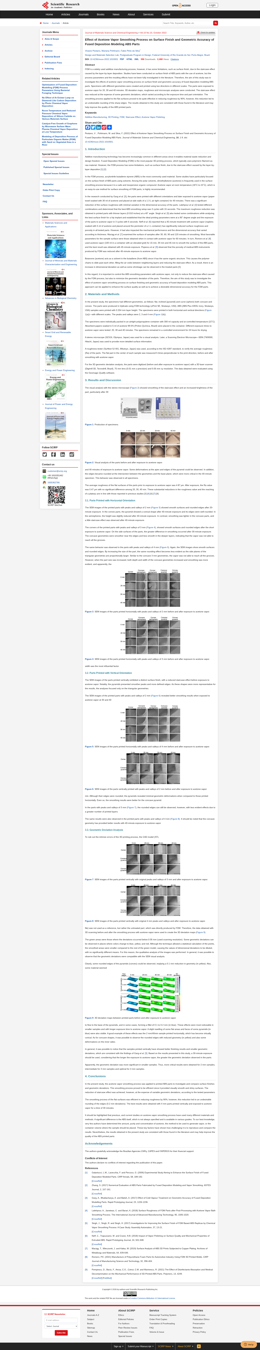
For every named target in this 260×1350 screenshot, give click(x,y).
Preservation (199, 1323)
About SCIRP (126, 1310)
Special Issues (125, 1336)
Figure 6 (156, 695)
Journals (83, 14)
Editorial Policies (126, 1319)
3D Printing (113, 117)
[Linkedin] (62, 454)
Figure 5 (164, 547)
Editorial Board (52, 56)
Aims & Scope (52, 39)
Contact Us (48, 196)
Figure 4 (151, 527)
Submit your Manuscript (139, 1346)
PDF (122, 59)
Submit (166, 14)
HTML (130, 59)
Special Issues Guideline (56, 173)
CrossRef (96, 1181)
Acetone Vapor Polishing (153, 117)
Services (148, 14)
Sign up (117, 1346)
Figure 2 (135, 388)
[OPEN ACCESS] (181, 5)
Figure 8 (175, 819)
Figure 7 (132, 807)
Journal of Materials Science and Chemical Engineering (111, 32)
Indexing (49, 68)
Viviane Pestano (92, 51)
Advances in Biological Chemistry (60, 298)
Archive (49, 51)
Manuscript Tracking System (162, 1315)
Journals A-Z (93, 1315)
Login (212, 5)
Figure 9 (201, 932)
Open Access (199, 1315)
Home (49, 14)
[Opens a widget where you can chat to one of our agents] (248, 1344)
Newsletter (48, 184)
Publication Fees (53, 62)
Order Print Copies (158, 1319)
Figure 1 (158, 314)
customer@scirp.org (57, 471)
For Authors (123, 1323)
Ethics (121, 1315)
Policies (198, 1310)
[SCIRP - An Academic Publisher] (60, 5)
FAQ (45, 201)
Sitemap (91, 1328)
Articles (65, 14)
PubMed (107, 1278)
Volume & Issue (156, 1332)
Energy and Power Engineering (60, 370)
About (131, 14)
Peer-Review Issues (127, 1328)
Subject (90, 1319)
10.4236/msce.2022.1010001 (104, 59)
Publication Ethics (201, 1319)
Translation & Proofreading (162, 1323)
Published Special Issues (56, 167)
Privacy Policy (199, 1332)
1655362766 (54, 482)
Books (100, 14)
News (116, 14)
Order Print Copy (51, 190)
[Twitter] (45, 454)
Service (154, 1310)
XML (136, 59)
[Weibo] (72, 454)
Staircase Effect (133, 117)
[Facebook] (53, 454)
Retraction (198, 1328)
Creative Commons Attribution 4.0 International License (152, 1298)
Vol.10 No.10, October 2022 (153, 32)
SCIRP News (164, 1346)
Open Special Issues (54, 161)
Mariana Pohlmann (111, 51)
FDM (122, 117)
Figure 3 (156, 507)
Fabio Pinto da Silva (130, 51)
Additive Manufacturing (96, 117)
